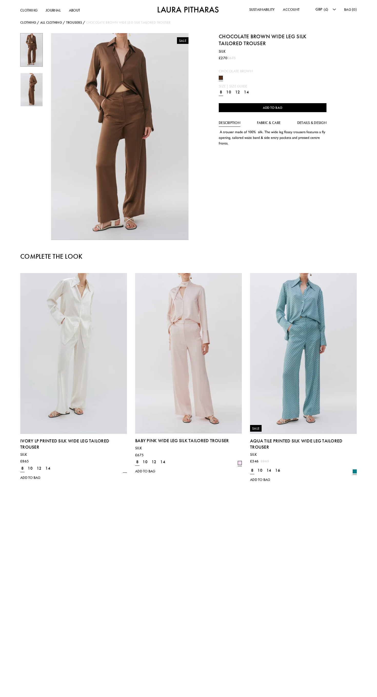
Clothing (28, 10)
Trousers (74, 22)
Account (291, 10)
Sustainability (262, 10)
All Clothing (51, 22)
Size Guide (238, 86)
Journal (53, 10)
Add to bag (273, 107)
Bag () (350, 10)
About (74, 10)
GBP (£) (322, 9)
